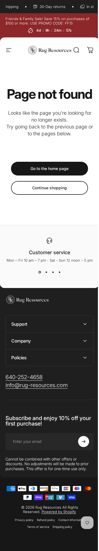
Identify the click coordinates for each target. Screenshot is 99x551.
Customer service (49, 252)
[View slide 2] (46, 272)
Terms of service (36, 540)
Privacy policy (22, 533)
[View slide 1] (39, 272)
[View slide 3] (53, 272)
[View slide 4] (59, 272)
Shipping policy (60, 540)
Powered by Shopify (57, 525)
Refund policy (44, 533)
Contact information (69, 533)
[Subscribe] (79, 454)
